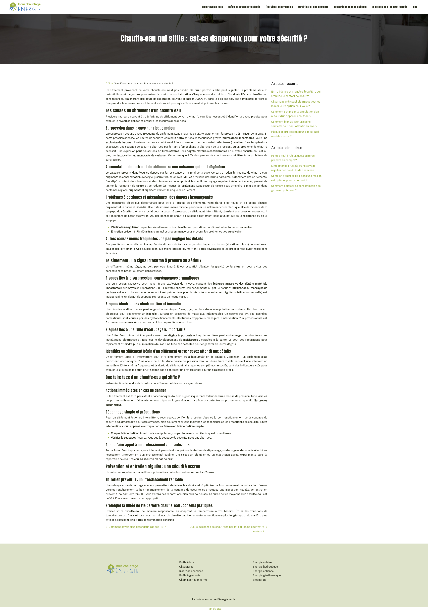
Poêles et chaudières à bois (244, 7)
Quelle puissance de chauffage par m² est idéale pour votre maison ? (227, 529)
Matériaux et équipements (313, 7)
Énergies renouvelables (279, 7)
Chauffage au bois (212, 7)
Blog (414, 7)
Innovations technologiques (350, 7)
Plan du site (214, 608)
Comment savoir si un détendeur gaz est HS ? (137, 526)
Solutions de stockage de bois (389, 7)
